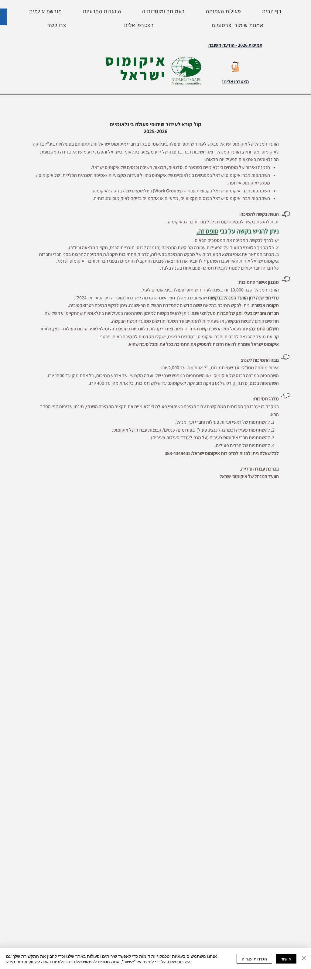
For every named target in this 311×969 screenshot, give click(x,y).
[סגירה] (303, 958)
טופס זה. (207, 231)
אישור (286, 959)
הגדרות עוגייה (254, 959)
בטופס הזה (120, 329)
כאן (56, 329)
